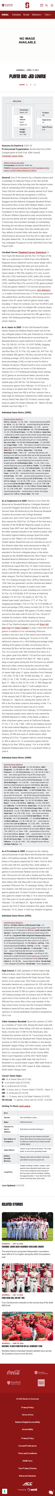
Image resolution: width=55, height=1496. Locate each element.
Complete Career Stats (12, 156)
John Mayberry (43, 290)
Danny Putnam (21, 628)
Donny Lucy (36, 956)
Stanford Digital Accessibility (28, 1422)
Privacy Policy (28, 1407)
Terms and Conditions (27, 1453)
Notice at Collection (27, 1476)
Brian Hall (44, 624)
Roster (26, 14)
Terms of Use (27, 1415)
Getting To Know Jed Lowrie (14, 163)
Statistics (36, 14)
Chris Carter (31, 928)
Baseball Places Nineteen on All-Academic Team (22, 1346)
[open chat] (51, 1492)
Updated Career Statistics (32, 252)
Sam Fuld (6, 628)
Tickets (47, 14)
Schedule (16, 14)
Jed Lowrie (17, 101)
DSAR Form (27, 1461)
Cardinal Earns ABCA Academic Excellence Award (23, 1247)
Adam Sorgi (8, 448)
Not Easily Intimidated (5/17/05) (23, 168)
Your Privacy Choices (27, 1468)
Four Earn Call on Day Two (13, 1298)
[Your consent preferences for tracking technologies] (4, 1491)
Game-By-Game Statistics (13, 419)
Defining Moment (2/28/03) (26, 170)
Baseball (20, 70)
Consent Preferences (27, 1446)
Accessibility (28, 1429)
